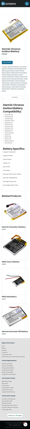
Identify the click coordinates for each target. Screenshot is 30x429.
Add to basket (7, 62)
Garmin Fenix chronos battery (19, 73)
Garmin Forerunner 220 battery (10, 75)
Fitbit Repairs (9, 423)
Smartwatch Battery (13, 67)
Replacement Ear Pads (18, 423)
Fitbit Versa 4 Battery (11, 262)
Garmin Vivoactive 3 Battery (14, 227)
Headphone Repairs (21, 422)
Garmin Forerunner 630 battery (15, 79)
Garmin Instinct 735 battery (9, 89)
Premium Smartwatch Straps (15, 425)
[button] (27, 4)
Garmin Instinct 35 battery (18, 87)
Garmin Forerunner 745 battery (18, 83)
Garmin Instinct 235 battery (9, 85)
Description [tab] (15, 97)
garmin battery (11, 71)
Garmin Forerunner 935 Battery (15, 331)
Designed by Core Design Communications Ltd (15, 427)
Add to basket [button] (15, 222)
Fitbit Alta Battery (9, 297)
